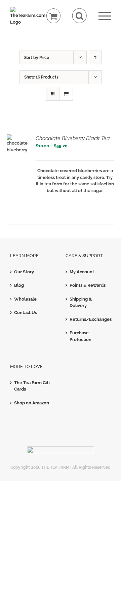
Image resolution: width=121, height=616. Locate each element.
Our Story (24, 271)
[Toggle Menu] (105, 16)
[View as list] (66, 93)
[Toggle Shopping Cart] (53, 16)
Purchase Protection (80, 336)
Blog (19, 285)
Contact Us (25, 312)
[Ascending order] (95, 57)
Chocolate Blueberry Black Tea (73, 138)
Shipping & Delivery (81, 302)
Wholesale (25, 299)
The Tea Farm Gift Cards (32, 386)
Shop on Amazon (31, 402)
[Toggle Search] (79, 15)
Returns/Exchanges (89, 319)
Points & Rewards (88, 285)
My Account (82, 271)
